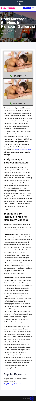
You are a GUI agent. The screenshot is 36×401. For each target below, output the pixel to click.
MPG (32, 399)
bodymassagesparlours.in (23, 149)
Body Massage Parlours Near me (15, 384)
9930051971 (20, 2)
